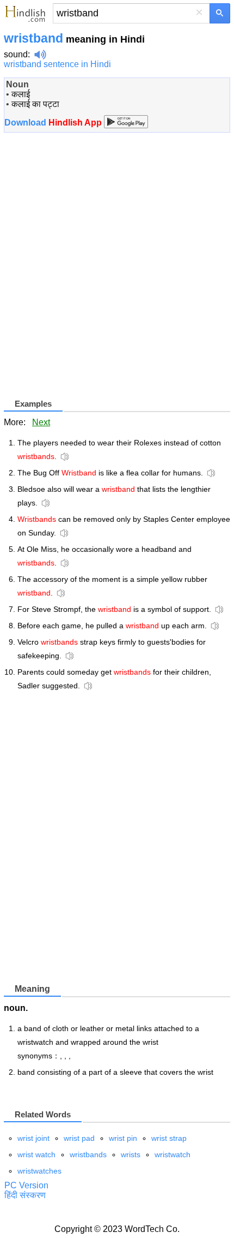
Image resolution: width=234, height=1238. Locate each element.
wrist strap (169, 1138)
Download (54, 122)
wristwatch (172, 1154)
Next (41, 422)
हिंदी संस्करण (25, 1195)
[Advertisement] (117, 269)
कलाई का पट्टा (35, 104)
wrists (130, 1154)
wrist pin (123, 1138)
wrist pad (79, 1138)
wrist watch (36, 1154)
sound (16, 54)
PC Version (26, 1185)
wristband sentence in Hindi (57, 64)
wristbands (88, 1154)
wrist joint (33, 1138)
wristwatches (39, 1170)
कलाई (20, 94)
